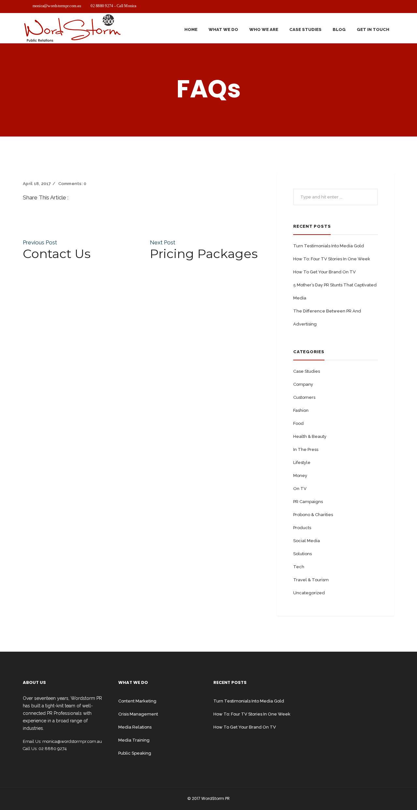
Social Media (306, 540)
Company (303, 384)
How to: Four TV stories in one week (331, 258)
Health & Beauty (309, 436)
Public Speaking (134, 753)
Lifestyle (301, 462)
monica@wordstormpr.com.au (57, 6)
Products (302, 527)
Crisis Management (138, 714)
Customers (304, 397)
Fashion (301, 410)
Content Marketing (137, 701)
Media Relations (134, 727)
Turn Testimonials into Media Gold (328, 245)
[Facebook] (25, 205)
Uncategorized (309, 592)
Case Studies (306, 371)
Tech (298, 566)
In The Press (305, 449)
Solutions (302, 553)
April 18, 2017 (37, 183)
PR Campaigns (308, 501)
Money (300, 475)
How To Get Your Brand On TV (324, 271)
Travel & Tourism (311, 579)
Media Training (134, 740)
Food (298, 423)
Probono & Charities (313, 514)
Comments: (72, 183)
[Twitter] (25, 212)
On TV (300, 488)
